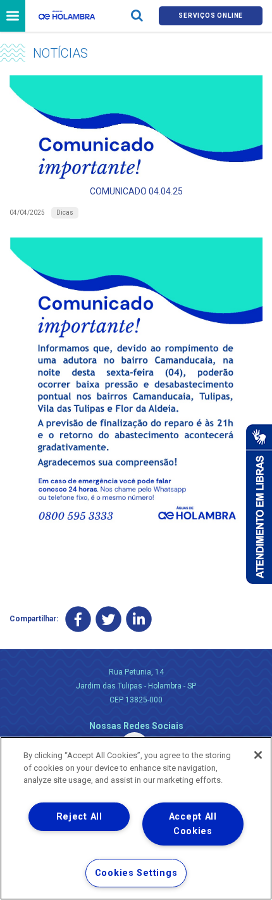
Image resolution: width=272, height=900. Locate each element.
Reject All (79, 816)
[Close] (258, 755)
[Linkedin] (139, 619)
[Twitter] (108, 619)
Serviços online (210, 15)
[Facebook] (78, 619)
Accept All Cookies (193, 824)
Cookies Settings (136, 873)
